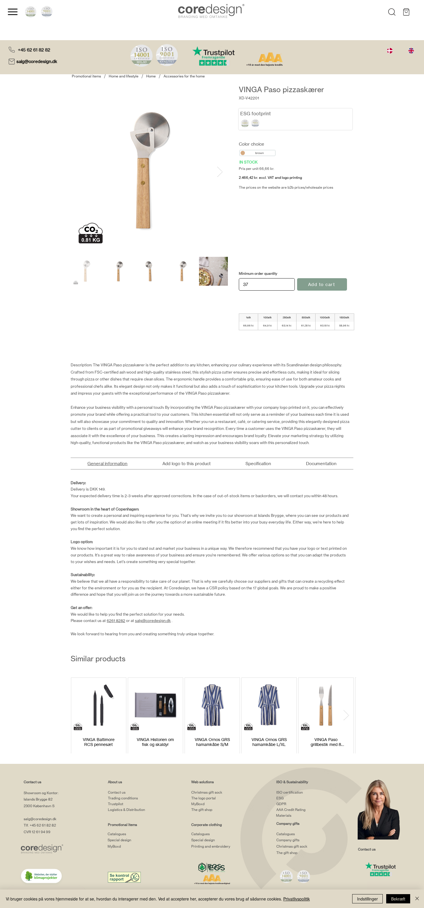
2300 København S (39, 806)
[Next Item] (220, 171)
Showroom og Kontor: (41, 793)
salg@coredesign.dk (37, 61)
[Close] (417, 898)
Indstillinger (367, 899)
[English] (411, 50)
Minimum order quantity (258, 273)
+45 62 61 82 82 (34, 50)
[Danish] (389, 50)
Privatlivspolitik (296, 899)
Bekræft (398, 899)
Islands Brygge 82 (38, 799)
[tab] (107, 463)
